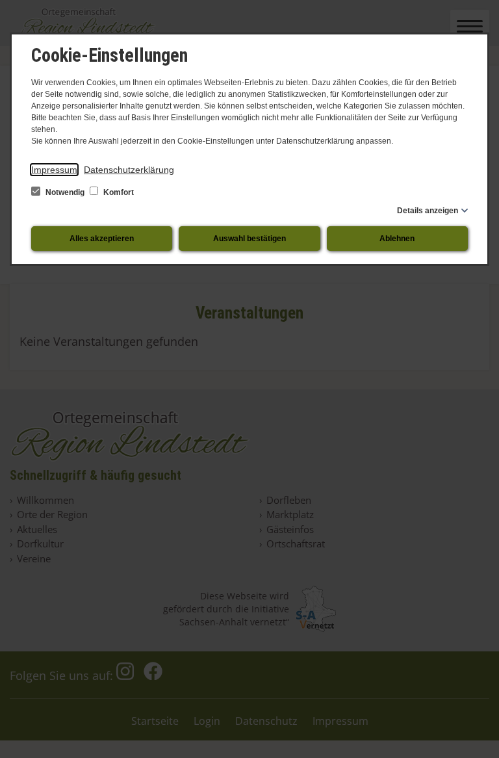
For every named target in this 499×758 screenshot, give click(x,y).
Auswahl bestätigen (249, 238)
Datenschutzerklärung (129, 169)
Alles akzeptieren (102, 238)
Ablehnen (397, 238)
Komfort (117, 192)
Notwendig (65, 192)
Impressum (54, 169)
